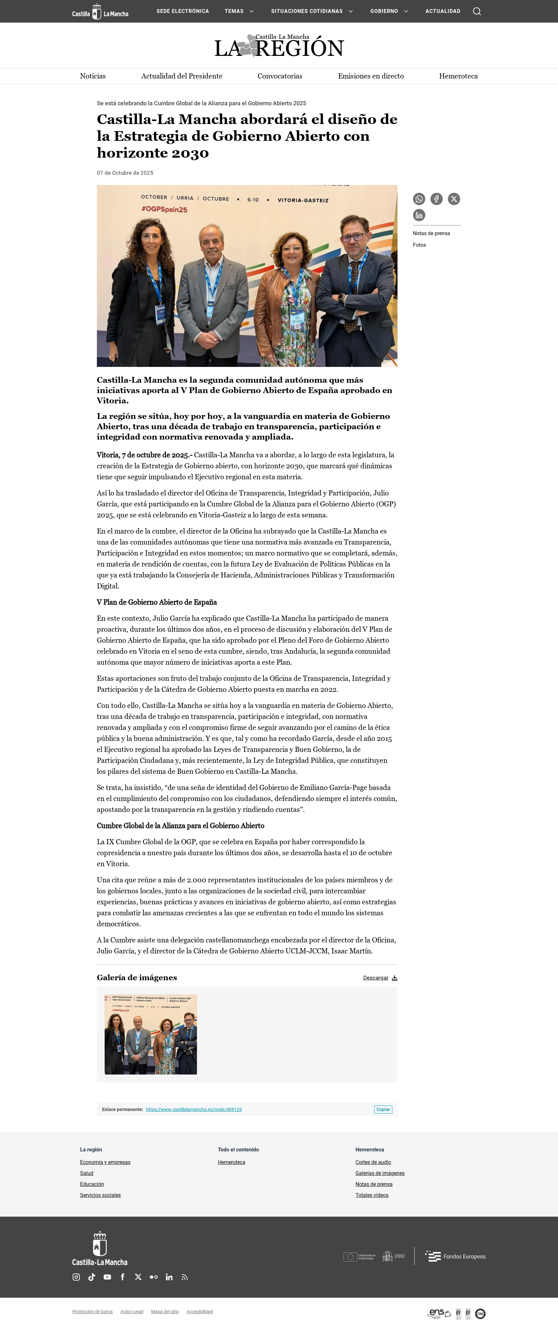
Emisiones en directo (371, 76)
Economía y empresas (105, 1162)
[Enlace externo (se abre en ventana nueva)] (456, 1314)
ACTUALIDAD (443, 11)
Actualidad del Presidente (181, 76)
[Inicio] (159, 1248)
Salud (86, 1173)
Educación (92, 1184)
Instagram (76, 1277)
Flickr (153, 1277)
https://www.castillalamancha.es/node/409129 (194, 1109)
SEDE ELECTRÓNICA (183, 11)
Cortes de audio (373, 1162)
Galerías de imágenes (380, 1173)
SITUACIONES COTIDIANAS (307, 11)
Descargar (375, 977)
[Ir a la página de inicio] (100, 11)
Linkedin (169, 1277)
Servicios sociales (100, 1195)
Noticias (93, 76)
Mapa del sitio (165, 1311)
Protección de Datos (92, 1311)
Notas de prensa (431, 233)
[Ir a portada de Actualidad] (279, 48)
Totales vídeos (372, 1195)
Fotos (419, 245)
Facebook (122, 1277)
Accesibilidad (200, 1311)
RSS (184, 1277)
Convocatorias (280, 76)
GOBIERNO (384, 11)
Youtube (107, 1277)
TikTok (91, 1277)
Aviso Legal (131, 1311)
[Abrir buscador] (477, 11)
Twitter (138, 1277)
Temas (234, 11)
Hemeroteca (458, 76)
